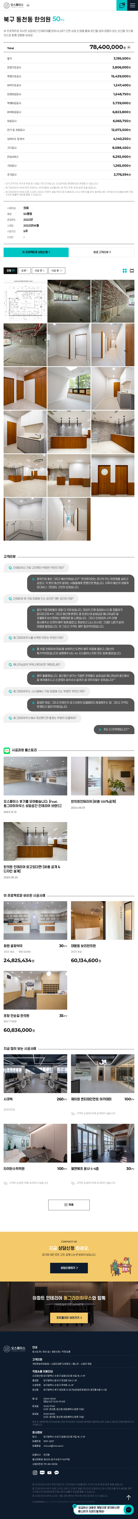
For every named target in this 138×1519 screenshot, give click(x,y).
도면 (24, 270)
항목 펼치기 (129, 47)
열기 (28, 5)
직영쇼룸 (66, 1352)
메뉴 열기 (132, 5)
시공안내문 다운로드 (61, 1364)
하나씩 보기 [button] (131, 270)
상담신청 (56, 1352)
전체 (11, 270)
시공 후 (56, 270)
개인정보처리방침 (40, 1364)
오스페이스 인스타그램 (35, 1472)
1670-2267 (48, 1441)
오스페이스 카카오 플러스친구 (56, 1472)
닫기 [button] (74, 1506)
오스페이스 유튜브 (49, 1472)
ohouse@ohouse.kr (53, 1446)
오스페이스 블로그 (42, 1472)
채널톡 (129, 1510)
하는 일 (46, 1352)
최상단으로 (129, 1498)
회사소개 (36, 1352)
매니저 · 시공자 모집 (82, 1364)
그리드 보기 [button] (124, 270)
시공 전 (39, 270)
